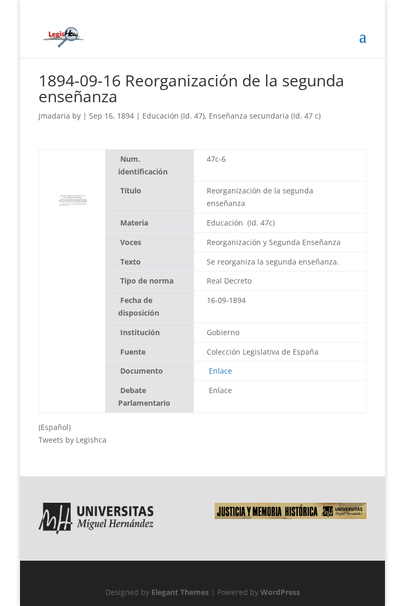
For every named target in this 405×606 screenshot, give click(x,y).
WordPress (280, 592)
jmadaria (54, 116)
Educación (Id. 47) (173, 116)
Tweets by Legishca (72, 440)
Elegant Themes (180, 592)
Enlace (220, 371)
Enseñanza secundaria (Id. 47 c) (265, 116)
